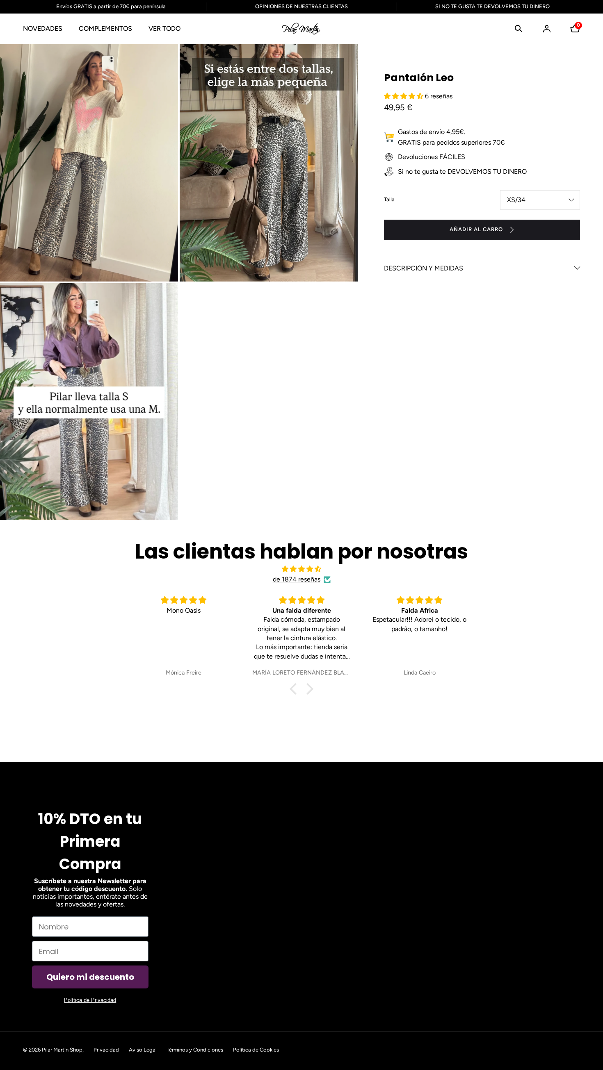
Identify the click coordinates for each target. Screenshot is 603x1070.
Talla (389, 199)
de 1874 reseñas (296, 579)
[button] (518, 29)
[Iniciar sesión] (547, 29)
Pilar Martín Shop (62, 1050)
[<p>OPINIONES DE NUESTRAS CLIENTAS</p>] (301, 6)
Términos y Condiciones (195, 1050)
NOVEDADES (42, 28)
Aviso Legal (143, 1050)
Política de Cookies (256, 1050)
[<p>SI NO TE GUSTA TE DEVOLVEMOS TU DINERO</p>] (487, 6)
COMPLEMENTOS (105, 28)
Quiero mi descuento (90, 977)
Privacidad (106, 1050)
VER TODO (164, 28)
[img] (301, 569)
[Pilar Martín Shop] (301, 29)
